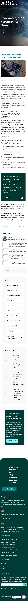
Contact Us (4, 568)
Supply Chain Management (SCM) (15, 337)
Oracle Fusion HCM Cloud (8, 544)
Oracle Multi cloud (13, 326)
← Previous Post (5, 226)
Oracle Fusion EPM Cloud (8, 547)
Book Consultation (9, 489)
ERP (22, 80)
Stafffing (10, 331)
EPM (9, 300)
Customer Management (14, 295)
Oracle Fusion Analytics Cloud (9, 555)
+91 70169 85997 (5, 531)
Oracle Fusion (12, 315)
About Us (3, 563)
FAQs (2, 566)
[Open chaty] (24, 597)
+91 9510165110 (16, 531)
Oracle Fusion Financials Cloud (9, 539)
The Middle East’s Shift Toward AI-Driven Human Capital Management (18, 395)
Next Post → (22, 226)
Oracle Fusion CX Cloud (7, 552)
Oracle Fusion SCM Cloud (8, 542)
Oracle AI (11, 310)
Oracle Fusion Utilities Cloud (8, 550)
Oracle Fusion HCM (13, 321)
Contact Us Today (12, 440)
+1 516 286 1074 (5, 518)
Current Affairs (12, 290)
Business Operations (14, 285)
